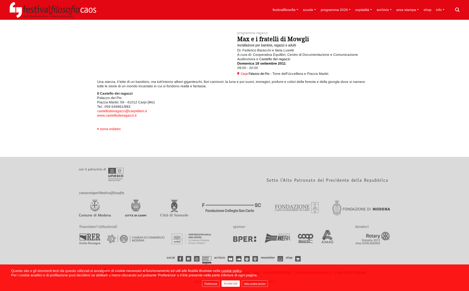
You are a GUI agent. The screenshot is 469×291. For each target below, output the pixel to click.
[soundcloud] (238, 259)
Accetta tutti (230, 283)
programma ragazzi (252, 33)
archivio (383, 10)
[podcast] (255, 259)
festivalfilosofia (284, 10)
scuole (308, 10)
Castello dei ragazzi (274, 59)
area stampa (406, 10)
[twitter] (188, 259)
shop (427, 10)
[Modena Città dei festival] (206, 261)
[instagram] (197, 259)
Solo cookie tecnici (254, 283)
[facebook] (180, 259)
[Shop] (298, 259)
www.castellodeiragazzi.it (116, 115)
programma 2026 (334, 10)
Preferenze (210, 283)
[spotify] (247, 259)
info (439, 10)
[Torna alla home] (53, 9)
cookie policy (231, 271)
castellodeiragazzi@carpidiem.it (122, 111)
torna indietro (109, 129)
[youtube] (230, 259)
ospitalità (362, 10)
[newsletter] (280, 259)
